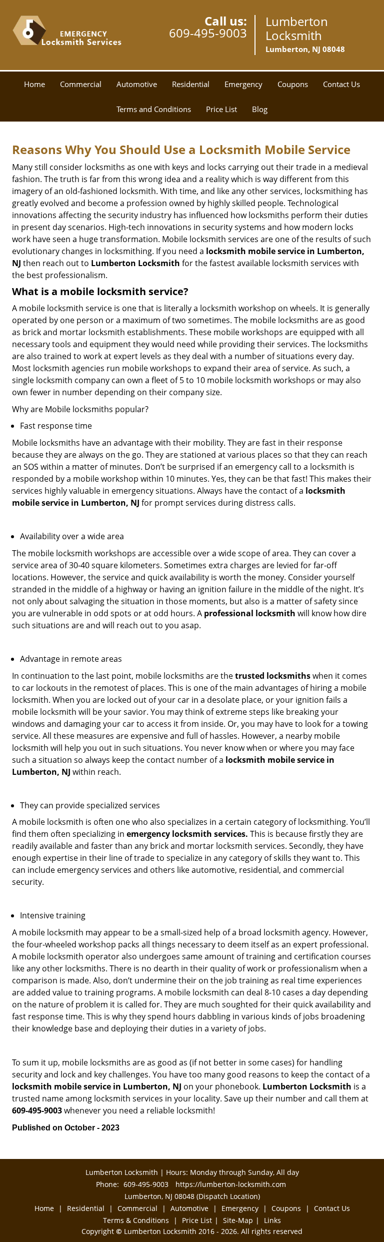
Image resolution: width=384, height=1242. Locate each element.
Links (272, 1220)
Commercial (81, 84)
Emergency (243, 84)
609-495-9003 (208, 33)
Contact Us (341, 84)
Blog (260, 109)
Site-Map (238, 1220)
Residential (191, 84)
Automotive (136, 84)
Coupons (293, 84)
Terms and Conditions (153, 109)
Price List (221, 109)
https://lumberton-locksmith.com (231, 1184)
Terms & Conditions (136, 1220)
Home (34, 84)
